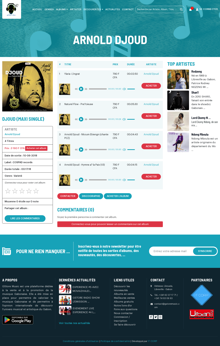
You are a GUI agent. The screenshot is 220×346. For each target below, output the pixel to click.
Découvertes (93, 9)
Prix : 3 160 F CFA (15, 148)
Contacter (67, 196)
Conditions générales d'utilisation (81, 341)
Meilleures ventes (124, 298)
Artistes (75, 9)
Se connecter (208, 9)
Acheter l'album (118, 196)
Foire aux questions (125, 309)
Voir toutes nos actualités (74, 323)
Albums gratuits (124, 301)
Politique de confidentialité (115, 341)
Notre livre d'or (123, 305)
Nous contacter (123, 313)
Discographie (91, 196)
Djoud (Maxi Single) (23, 119)
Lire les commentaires (25, 218)
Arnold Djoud (12, 134)
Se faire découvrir (125, 324)
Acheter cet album (36, 148)
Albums (61, 9)
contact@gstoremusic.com (167, 305)
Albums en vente (124, 294)
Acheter (151, 86)
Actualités (112, 9)
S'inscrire (205, 251)
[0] (190, 9)
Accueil (37, 9)
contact (128, 9)
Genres (49, 9)
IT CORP (152, 341)
